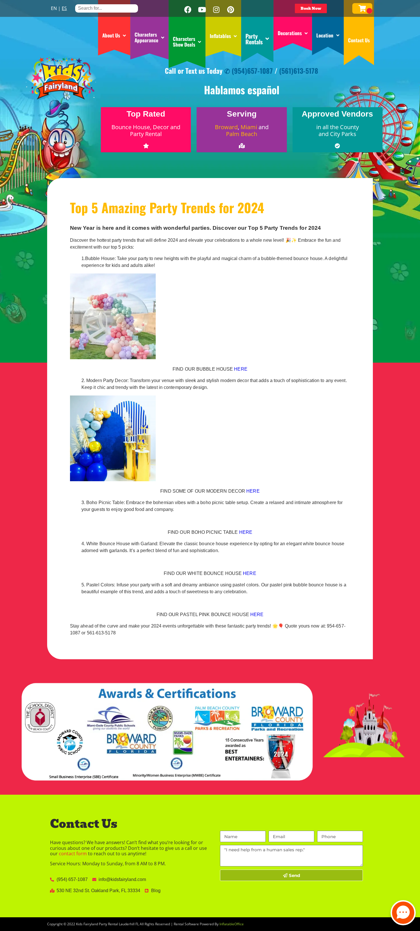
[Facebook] (188, 10)
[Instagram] (216, 10)
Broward (226, 127)
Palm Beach (241, 134)
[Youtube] (202, 10)
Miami (249, 127)
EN (54, 8)
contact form (73, 853)
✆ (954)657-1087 (248, 70)
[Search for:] (106, 8)
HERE (240, 369)
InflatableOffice (231, 924)
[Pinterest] (230, 10)
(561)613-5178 (298, 70)
